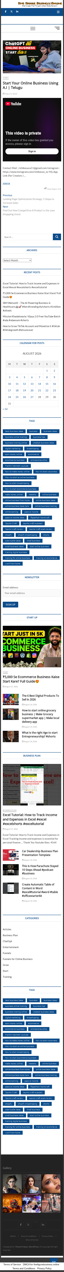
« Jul (5, 408)
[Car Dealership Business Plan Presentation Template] (11, 855)
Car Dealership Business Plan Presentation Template (40, 853)
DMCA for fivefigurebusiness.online (41, 1264)
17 (9, 390)
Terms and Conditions (23, 1268)
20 (32, 390)
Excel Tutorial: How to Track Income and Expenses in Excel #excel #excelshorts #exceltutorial (30, 819)
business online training (16, 437)
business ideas (50, 431)
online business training (46, 506)
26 (24, 396)
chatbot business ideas (43, 442)
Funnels (7, 953)
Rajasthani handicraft (40, 517)
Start (6, 77)
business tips (39, 437)
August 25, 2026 (30, 727)
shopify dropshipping (27, 534)
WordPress (34, 1246)
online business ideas (45, 500)
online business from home (17, 500)
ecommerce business (14, 460)
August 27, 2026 (11, 686)
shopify (8, 534)
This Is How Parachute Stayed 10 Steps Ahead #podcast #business (40, 869)
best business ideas (14, 431)
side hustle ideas (13, 540)
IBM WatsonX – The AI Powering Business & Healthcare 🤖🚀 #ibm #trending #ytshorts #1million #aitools (32, 306)
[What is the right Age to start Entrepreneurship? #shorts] (11, 736)
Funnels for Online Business (18, 958)
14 (39, 383)
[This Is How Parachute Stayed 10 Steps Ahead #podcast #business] (11, 869)
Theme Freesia (21, 1246)
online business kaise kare (17, 506)
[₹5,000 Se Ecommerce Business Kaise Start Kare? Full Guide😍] (32, 646)
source (6, 183)
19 (24, 390)
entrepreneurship (39, 460)
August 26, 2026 (30, 704)
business (33, 431)
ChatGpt (7, 941)
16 (54, 383)
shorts (46, 534)
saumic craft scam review (40, 529)
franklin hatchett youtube (16, 465)
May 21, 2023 (11, 93)
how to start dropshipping (17, 483)
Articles (7, 929)
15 (46, 383)
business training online (16, 442)
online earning (11, 511)
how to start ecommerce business (20, 488)
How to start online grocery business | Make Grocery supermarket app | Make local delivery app (40, 716)
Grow (6, 964)
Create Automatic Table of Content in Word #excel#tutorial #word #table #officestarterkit (40, 890)
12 (24, 383)
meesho (32, 494)
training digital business (16, 552)
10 (9, 383)
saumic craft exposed (32, 523)
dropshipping (33, 448)
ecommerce (33, 454)
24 (9, 396)
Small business (33, 540)
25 (17, 396)
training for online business (17, 558)
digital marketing (13, 448)
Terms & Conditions (28, 1236)
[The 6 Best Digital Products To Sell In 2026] (11, 699)
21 (39, 390)
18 (17, 390)
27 (32, 396)
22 (46, 390)
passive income (31, 511)
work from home (12, 563)
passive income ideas (14, 517)
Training (7, 976)
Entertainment (11, 947)
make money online (14, 494)
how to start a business (46, 471)
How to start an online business (19, 477)
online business (49, 494)
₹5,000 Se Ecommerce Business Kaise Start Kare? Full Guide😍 (31, 679)
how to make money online (17, 471)
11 (17, 383)
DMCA (13, 1236)
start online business (39, 546)
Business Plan (9, 810)
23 (54, 390)
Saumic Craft (11, 523)
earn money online (13, 454)
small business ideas (14, 546)
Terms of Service (31, 1240)
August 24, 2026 (30, 741)
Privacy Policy (47, 1236)
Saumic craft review (14, 529)
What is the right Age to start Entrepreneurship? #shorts (40, 734)
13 (32, 383)
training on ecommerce (46, 558)
